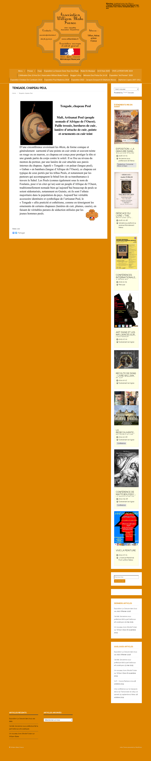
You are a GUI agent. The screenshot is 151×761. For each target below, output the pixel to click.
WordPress (138, 747)
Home (14, 93)
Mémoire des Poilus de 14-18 (95, 75)
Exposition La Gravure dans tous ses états (61, 71)
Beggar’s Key (75, 75)
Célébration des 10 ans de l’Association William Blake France (43, 75)
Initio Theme (123, 747)
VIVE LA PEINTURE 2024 (122, 71)
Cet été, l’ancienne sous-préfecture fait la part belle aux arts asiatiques (125, 619)
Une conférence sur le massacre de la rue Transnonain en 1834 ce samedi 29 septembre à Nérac (126, 691)
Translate (130, 93)
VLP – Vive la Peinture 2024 (124, 681)
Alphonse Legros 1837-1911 (129, 80)
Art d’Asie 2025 (103, 71)
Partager (21, 233)
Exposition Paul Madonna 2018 (56, 80)
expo (40, 71)
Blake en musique (88, 71)
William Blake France (17, 747)
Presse (30, 71)
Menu (20, 71)
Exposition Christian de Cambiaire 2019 (26, 80)
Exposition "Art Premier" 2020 (121, 75)
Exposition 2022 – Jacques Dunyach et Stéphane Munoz (93, 80)
